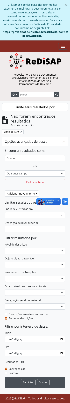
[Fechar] (66, 4)
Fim (7, 347)
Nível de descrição (16, 244)
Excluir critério (35, 182)
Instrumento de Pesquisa (20, 272)
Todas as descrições (21, 318)
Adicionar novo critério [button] (21, 193)
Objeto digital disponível (19, 258)
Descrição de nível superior (21, 223)
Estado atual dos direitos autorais (25, 286)
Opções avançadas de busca (26, 141)
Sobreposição (17, 369)
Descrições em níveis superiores (28, 314)
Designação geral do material (23, 300)
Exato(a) (14, 373)
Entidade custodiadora (19, 209)
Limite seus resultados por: (35, 107)
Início (8, 333)
